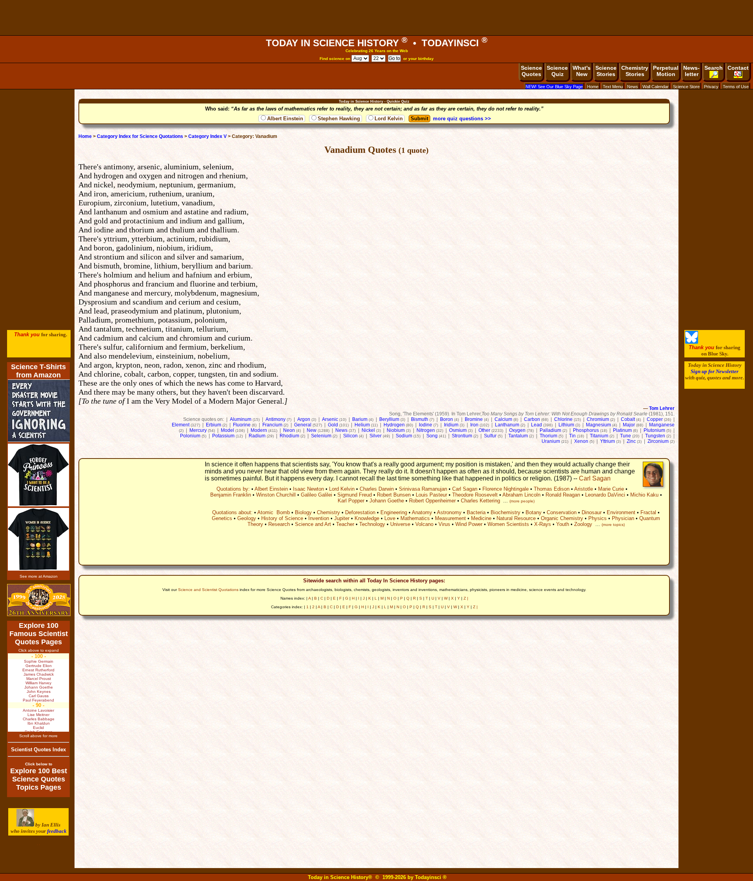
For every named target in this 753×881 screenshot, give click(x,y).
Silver (375, 436)
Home (592, 86)
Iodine (425, 425)
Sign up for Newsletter (714, 371)
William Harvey (38, 683)
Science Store (686, 86)
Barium (359, 419)
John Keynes (39, 691)
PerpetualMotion (665, 71)
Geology (246, 518)
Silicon (350, 436)
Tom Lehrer (662, 408)
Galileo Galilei (316, 495)
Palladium (550, 430)
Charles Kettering (480, 501)
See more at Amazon (39, 576)
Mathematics (415, 518)
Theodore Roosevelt (475, 495)
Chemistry (328, 512)
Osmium (458, 430)
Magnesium (598, 425)
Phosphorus (586, 430)
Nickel (368, 430)
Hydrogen (394, 425)
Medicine (481, 518)
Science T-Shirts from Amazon (38, 371)
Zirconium (658, 441)
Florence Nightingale (505, 489)
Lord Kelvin (389, 118)
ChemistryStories (634, 71)
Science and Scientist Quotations (208, 589)
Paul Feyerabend (38, 700)
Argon (303, 419)
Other (484, 430)
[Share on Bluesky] (691, 342)
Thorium (548, 436)
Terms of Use (736, 86)
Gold (333, 425)
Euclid (38, 727)
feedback (57, 831)
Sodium (404, 436)
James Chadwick (39, 674)
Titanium (599, 436)
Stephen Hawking (339, 118)
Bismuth (419, 419)
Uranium (551, 441)
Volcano (424, 524)
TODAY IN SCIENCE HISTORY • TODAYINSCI (376, 43)
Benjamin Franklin (230, 495)
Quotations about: (232, 512)
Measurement (450, 518)
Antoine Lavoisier (38, 710)
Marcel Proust (38, 678)
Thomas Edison (551, 489)
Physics (597, 518)
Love (389, 518)
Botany (534, 512)
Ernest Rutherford (38, 670)
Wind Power (468, 524)
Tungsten (655, 436)
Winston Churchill (276, 495)
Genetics (222, 518)
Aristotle (583, 489)
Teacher (345, 524)
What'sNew (582, 71)
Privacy (711, 86)
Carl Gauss (39, 696)
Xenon (581, 441)
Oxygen (517, 430)
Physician (623, 518)
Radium (257, 436)
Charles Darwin (377, 489)
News (632, 86)
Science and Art (313, 524)
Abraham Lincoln (521, 495)
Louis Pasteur (431, 495)
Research (279, 524)
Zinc (631, 441)
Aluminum (240, 419)
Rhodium (289, 436)
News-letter (691, 71)
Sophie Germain (38, 661)
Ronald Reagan (563, 495)
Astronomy (449, 512)
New (311, 430)
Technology (372, 524)
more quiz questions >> (462, 118)
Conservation (562, 512)
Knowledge (367, 518)
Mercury (198, 430)
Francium (272, 425)
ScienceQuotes (531, 71)
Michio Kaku (644, 495)
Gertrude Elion (38, 665)
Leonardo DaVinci (605, 495)
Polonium (190, 436)
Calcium (503, 419)
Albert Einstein (285, 118)
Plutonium (654, 430)
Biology (303, 512)
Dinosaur (592, 512)
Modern (259, 430)
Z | (466, 598)
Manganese (662, 425)
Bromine (474, 419)
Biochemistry (505, 512)
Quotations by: (233, 489)
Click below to (38, 764)
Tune (625, 436)
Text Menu (613, 86)
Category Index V (207, 136)
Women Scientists (508, 524)
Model (227, 430)
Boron (446, 419)
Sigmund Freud (354, 495)
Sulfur (490, 436)
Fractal (648, 512)
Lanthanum (507, 425)
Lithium (566, 425)
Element (180, 425)
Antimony (276, 419)
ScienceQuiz (557, 71)
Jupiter (341, 518)
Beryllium (389, 419)
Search (713, 68)
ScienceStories (606, 71)
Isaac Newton (308, 489)
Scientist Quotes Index (38, 749)
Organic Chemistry (562, 518)
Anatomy (422, 512)
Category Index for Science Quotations (140, 136)
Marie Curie (611, 489)
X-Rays (542, 524)
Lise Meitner (38, 714)
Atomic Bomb (273, 512)
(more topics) (613, 524)
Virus (444, 524)
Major (629, 425)
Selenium (321, 436)
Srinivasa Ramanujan (423, 489)
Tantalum (518, 436)
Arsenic (330, 419)
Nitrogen (426, 430)
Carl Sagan (595, 478)
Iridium (451, 425)
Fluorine (242, 425)
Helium (362, 425)
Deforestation (360, 512)
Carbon (532, 419)
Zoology (583, 524)
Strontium (462, 436)
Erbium (213, 425)
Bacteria (476, 512)
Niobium (396, 430)
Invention (318, 518)
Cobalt (628, 419)
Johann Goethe (386, 501)
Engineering (393, 512)
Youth (562, 524)
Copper (655, 419)
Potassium (223, 436)
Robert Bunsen (394, 495)
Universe (400, 524)
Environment (621, 512)
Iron (474, 425)
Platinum (622, 430)
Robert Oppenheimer (432, 501)
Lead (536, 425)
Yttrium (607, 441)
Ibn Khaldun (38, 723)
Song (432, 436)
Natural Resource (516, 518)
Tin (572, 436)
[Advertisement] (376, 17)
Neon (289, 430)
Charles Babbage (39, 719)
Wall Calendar (655, 86)
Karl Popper (351, 501)
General (302, 425)
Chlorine (563, 419)
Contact (738, 68)
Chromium (598, 419)
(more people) (522, 501)
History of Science (282, 518)
